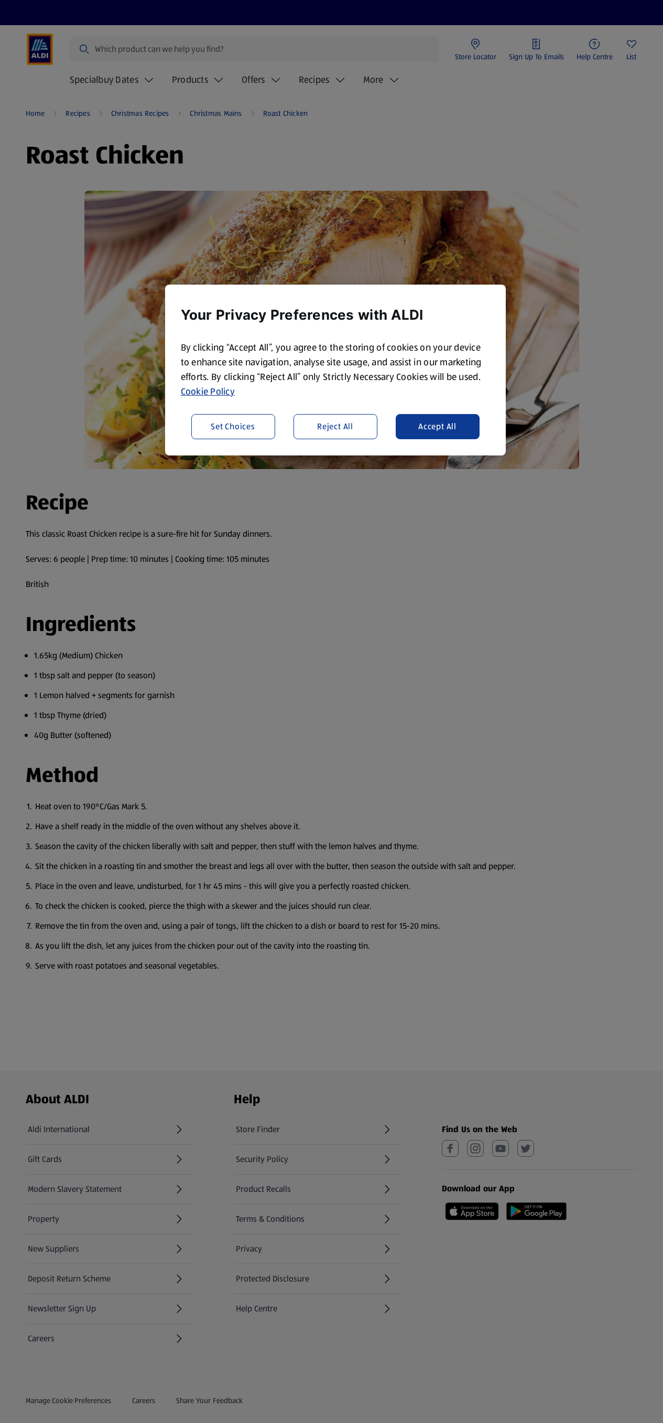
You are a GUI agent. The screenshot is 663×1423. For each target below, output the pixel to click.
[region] (335, 370)
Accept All (437, 426)
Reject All (335, 426)
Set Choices (233, 426)
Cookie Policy (208, 391)
